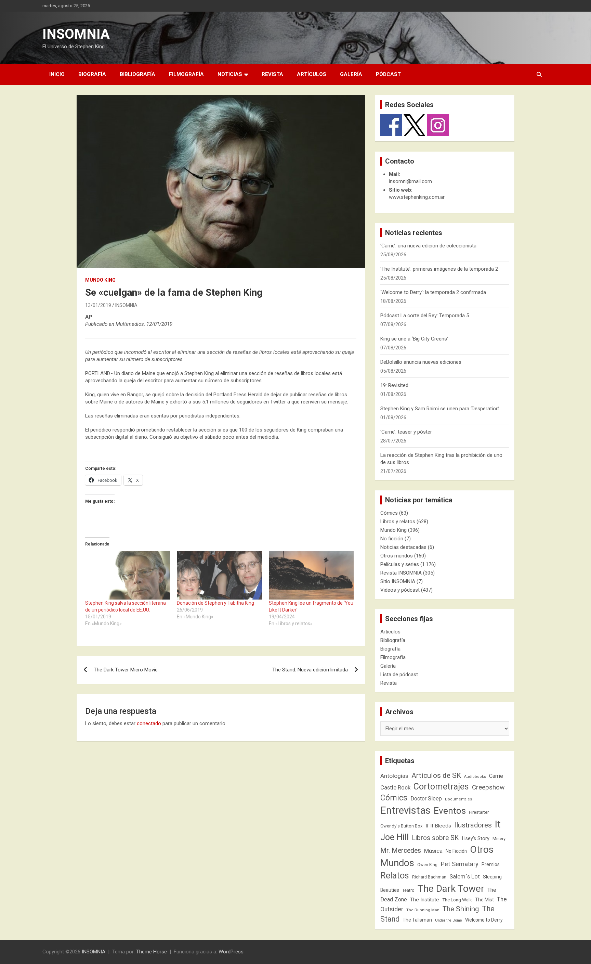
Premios (491, 864)
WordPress (231, 952)
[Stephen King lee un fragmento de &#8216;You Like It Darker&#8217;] (311, 575)
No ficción (391, 539)
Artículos (311, 74)
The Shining (461, 909)
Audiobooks (475, 776)
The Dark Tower (451, 888)
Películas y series (399, 564)
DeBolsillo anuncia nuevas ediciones (420, 362)
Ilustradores (473, 825)
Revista (272, 74)
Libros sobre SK (435, 838)
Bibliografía (137, 74)
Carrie (496, 776)
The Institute (424, 900)
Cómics (389, 513)
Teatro (408, 890)
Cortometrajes (441, 787)
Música (433, 850)
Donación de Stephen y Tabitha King (215, 603)
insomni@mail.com (410, 181)
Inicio (57, 74)
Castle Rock (395, 787)
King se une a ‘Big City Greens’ (414, 339)
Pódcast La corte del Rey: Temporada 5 (424, 315)
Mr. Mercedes (400, 850)
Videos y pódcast (400, 590)
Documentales (458, 799)
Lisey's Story (475, 838)
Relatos (394, 875)
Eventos (450, 811)
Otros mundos (396, 556)
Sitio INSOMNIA (397, 581)
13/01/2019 (98, 305)
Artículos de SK (436, 775)
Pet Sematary (459, 863)
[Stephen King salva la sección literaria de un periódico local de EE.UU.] (127, 575)
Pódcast (388, 74)
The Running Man (422, 910)
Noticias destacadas (403, 547)
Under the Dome (448, 920)
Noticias (230, 74)
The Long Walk (457, 899)
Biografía (92, 74)
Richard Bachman (429, 877)
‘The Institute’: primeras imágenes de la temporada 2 (439, 269)
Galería (351, 74)
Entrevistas (405, 810)
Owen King (427, 864)
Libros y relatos (397, 521)
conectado (149, 723)
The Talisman (417, 920)
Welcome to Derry (484, 920)
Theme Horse (151, 952)
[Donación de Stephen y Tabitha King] (219, 575)
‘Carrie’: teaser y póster (406, 432)
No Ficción (456, 851)
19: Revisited (394, 385)
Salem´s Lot (464, 876)
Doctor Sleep (426, 798)
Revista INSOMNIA (401, 573)
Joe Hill (394, 837)
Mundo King (100, 280)
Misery (498, 838)
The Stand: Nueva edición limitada (310, 670)
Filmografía (186, 74)
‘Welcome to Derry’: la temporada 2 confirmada (433, 292)
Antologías (394, 775)
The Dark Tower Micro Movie (126, 670)
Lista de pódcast (399, 674)
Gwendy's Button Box (401, 825)
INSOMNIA (76, 34)
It (498, 824)
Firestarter (479, 812)
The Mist (484, 899)
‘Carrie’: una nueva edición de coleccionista (428, 246)
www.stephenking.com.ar (417, 197)
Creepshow (488, 787)
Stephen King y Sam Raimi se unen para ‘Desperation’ (439, 409)
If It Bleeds (438, 826)
